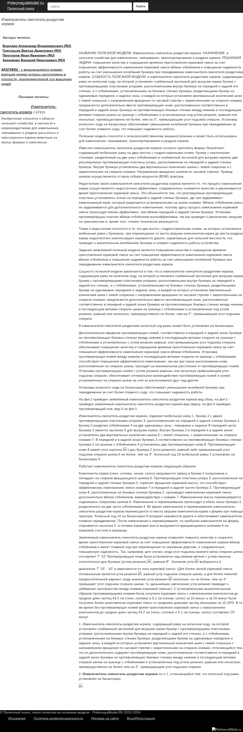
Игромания (17, 718)
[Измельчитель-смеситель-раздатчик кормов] (81, 686)
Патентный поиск (20, 8)
